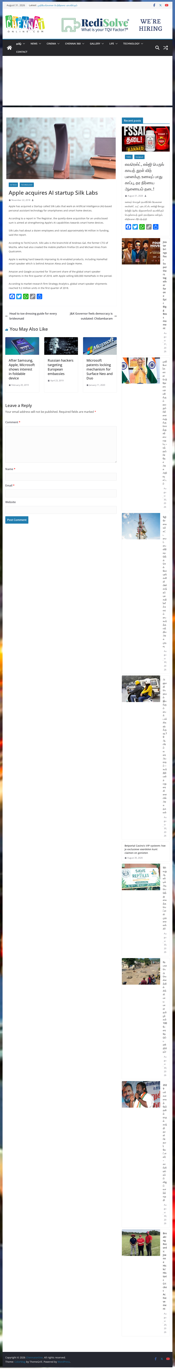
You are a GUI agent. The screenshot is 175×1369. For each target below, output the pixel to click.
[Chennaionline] (9, 48)
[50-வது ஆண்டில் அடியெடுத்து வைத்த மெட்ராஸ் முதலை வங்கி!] (141, 910)
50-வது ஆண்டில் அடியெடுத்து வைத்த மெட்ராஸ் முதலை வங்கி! (165, 898)
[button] (23, 43)
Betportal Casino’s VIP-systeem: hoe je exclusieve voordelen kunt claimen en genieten (145, 849)
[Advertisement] (87, 82)
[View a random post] (165, 48)
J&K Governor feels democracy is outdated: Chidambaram (91, 316)
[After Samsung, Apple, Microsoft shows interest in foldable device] (22, 339)
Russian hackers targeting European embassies (60, 367)
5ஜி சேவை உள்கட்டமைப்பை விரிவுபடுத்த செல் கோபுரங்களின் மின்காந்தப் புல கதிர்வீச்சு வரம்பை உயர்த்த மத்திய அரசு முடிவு (165, 581)
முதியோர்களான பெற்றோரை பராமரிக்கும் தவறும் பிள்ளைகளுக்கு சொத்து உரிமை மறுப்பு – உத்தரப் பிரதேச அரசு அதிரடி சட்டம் (165, 422)
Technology (131, 43)
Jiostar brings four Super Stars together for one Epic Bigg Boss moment (165, 285)
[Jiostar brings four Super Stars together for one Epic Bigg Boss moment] (141, 297)
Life (111, 43)
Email (10, 485)
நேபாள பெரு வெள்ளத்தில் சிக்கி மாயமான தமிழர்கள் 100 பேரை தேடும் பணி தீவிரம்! (165, 1006)
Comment (12, 422)
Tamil (128, 157)
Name (10, 469)
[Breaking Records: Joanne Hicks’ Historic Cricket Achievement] (141, 1282)
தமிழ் (18, 43)
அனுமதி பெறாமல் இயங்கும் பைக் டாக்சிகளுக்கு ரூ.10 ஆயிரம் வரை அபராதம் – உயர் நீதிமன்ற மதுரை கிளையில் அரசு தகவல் (165, 746)
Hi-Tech (13, 185)
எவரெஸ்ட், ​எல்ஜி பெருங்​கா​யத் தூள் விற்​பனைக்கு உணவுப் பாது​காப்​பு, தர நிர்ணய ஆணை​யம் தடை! (144, 176)
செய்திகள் (139, 157)
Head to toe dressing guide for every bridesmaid (33, 316)
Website (10, 502)
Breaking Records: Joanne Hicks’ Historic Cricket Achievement (165, 1271)
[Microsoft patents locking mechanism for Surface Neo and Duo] (100, 339)
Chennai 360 (73, 43)
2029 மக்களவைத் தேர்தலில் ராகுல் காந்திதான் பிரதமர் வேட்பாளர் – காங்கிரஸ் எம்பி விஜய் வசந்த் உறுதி (165, 1142)
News (34, 43)
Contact (21, 51)
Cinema (51, 43)
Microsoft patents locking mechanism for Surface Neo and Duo (99, 369)
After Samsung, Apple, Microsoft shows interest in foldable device (22, 369)
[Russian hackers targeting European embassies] (61, 339)
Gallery (95, 43)
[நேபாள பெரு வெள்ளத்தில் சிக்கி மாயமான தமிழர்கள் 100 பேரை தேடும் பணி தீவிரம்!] (141, 1018)
